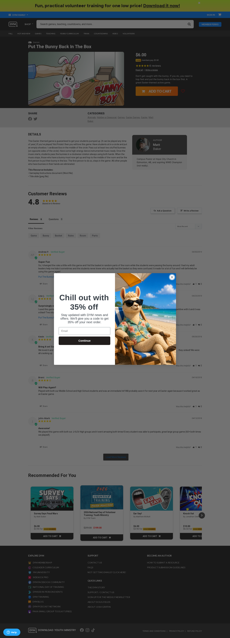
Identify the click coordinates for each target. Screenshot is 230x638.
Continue (84, 340)
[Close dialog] (172, 277)
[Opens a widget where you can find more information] (11, 632)
